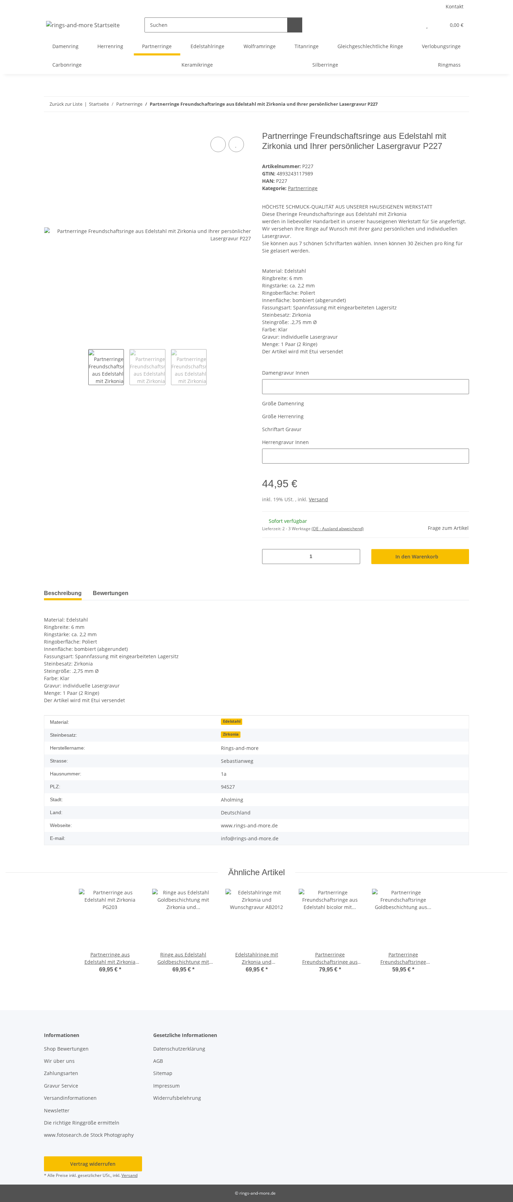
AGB (158, 1061)
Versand (318, 499)
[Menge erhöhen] (352, 556)
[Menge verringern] (269, 556)
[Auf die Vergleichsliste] (218, 144)
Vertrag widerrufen (93, 1163)
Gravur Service (61, 1085)
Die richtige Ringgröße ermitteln (81, 1122)
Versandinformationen (70, 1098)
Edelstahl (231, 721)
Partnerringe (303, 188)
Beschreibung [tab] (63, 593)
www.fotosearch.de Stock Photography (89, 1135)
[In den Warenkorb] (49, 127)
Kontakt (454, 6)
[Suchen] (294, 24)
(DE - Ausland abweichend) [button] (338, 529)
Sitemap (162, 1073)
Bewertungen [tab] (110, 593)
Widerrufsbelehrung (177, 1098)
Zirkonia (231, 734)
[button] (413, 25)
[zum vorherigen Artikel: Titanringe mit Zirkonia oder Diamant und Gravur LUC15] (446, 104)
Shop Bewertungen (66, 1048)
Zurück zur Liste (66, 104)
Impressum (166, 1085)
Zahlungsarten (61, 1073)
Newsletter (56, 1110)
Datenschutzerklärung (179, 1048)
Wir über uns (59, 1061)
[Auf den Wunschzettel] (236, 144)
